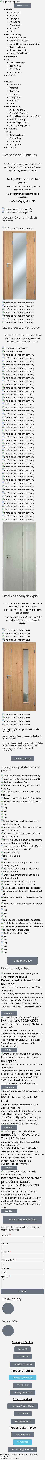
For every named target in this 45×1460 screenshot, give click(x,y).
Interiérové (15, 12)
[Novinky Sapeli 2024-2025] (20, 1017)
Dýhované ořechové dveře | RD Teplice (20, 1059)
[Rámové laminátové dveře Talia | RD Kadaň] (18, 1131)
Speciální (14, 28)
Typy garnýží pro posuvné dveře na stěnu (20, 730)
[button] (22, 1364)
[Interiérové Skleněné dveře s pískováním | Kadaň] (22, 1172)
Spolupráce (15, 72)
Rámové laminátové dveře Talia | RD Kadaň (20, 1136)
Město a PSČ (8, 1260)
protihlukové (19, 167)
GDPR (34, 1454)
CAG (11, 31)
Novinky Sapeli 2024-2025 (19, 1021)
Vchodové (14, 21)
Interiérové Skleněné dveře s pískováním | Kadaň (21, 1180)
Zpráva (5, 1276)
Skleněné (14, 18)
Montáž (5, 1268)
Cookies (4, 1456)
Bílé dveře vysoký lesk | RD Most (19, 1099)
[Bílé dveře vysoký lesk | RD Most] (22, 1092)
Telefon (5, 1251)
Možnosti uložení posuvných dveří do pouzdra (21, 737)
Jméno (5, 1235)
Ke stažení (14, 69)
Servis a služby (17, 62)
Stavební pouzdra (18, 50)
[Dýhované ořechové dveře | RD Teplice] (21, 1053)
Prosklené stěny (17, 37)
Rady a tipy (15, 65)
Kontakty (11, 75)
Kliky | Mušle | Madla (19, 53)
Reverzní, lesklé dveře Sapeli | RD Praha (21, 982)
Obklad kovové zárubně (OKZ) (24, 43)
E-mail (4, 1243)
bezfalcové (14, 170)
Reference (11, 56)
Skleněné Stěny (17, 47)
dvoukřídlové (33, 167)
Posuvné (13, 15)
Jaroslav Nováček (10, 987)
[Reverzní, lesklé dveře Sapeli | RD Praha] (22, 975)
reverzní (25, 170)
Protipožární (15, 25)
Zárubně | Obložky (18, 40)
